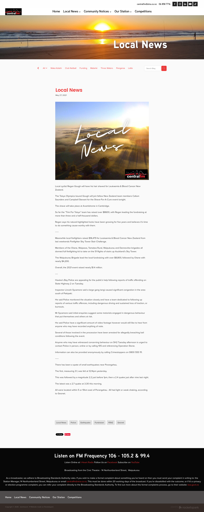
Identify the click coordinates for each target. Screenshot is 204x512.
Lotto (130, 68)
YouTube (135, 462)
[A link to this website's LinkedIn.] (185, 4)
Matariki (93, 68)
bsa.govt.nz (193, 484)
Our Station (122, 11)
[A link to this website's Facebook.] (174, 4)
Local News (71, 11)
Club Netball (70, 68)
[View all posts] (38, 68)
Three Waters (107, 68)
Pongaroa (120, 68)
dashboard (24, 507)
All (44, 68)
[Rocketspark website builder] (185, 508)
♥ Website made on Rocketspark (41, 507)
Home (56, 11)
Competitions (143, 11)
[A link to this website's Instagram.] (180, 4)
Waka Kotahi (56, 68)
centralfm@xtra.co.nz (147, 4)
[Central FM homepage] (24, 11)
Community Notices (97, 11)
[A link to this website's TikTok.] (195, 4)
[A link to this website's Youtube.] (190, 4)
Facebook (112, 462)
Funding (83, 68)
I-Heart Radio (87, 462)
